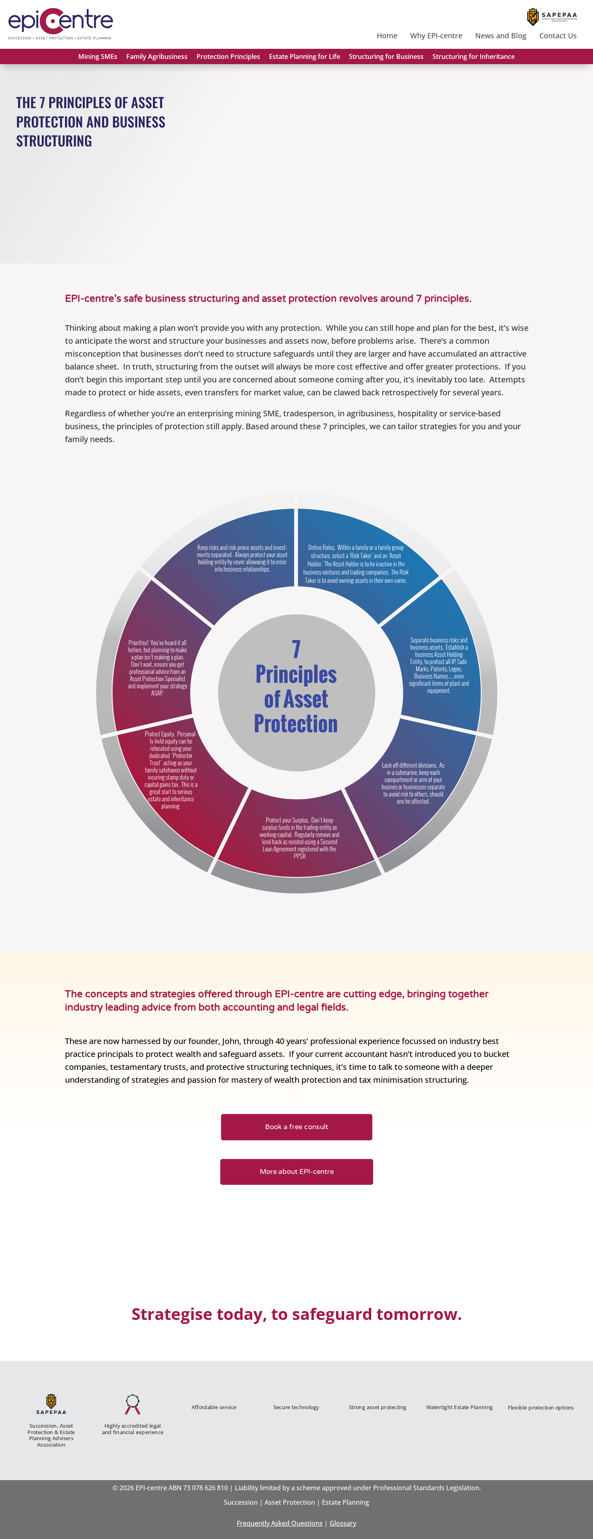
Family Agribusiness (157, 56)
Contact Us (558, 35)
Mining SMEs (97, 56)
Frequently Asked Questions (280, 1523)
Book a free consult (296, 1127)
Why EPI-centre (436, 35)
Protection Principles (228, 56)
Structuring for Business (386, 56)
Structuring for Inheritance (473, 56)
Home (387, 35)
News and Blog (500, 35)
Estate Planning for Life (304, 56)
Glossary (343, 1523)
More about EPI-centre (296, 1172)
